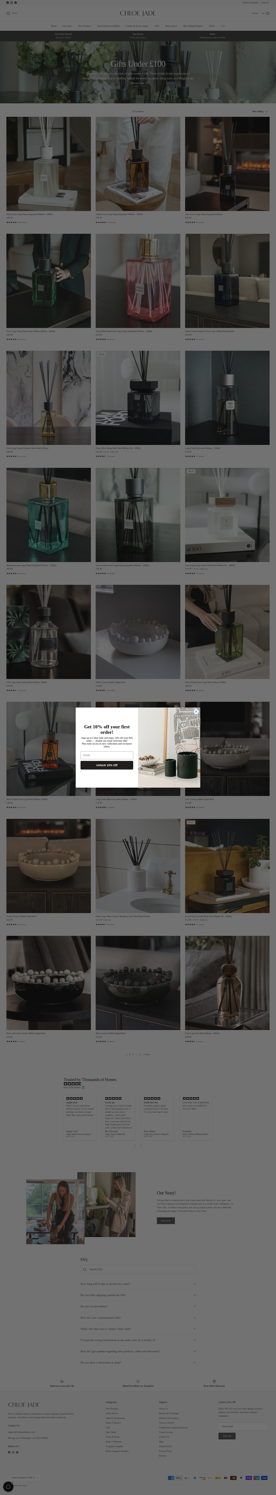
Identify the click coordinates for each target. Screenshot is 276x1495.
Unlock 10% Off (106, 765)
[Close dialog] (196, 711)
